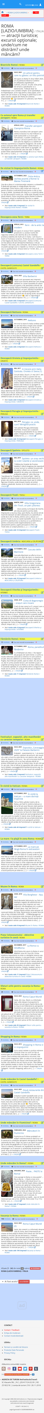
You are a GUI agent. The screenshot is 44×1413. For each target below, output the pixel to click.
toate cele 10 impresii (17, 104)
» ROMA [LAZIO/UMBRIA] (16, 12)
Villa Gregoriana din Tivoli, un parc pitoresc (27, 504)
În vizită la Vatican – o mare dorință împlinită (26, 796)
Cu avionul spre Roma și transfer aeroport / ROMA (24, 158)
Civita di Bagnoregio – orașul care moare (28, 601)
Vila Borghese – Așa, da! (28, 895)
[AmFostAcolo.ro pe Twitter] (25, 1368)
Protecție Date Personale (14, 1350)
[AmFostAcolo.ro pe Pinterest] (31, 1368)
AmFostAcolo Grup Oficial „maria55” (17, 1374)
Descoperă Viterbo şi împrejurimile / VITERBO (23, 628)
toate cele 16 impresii (17, 439)
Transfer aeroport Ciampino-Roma (28, 127)
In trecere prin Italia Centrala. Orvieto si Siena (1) (28, 370)
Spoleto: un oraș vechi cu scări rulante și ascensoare (29, 459)
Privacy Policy (9, 1353)
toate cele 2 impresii (16, 347)
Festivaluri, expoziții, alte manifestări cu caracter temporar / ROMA (23, 775)
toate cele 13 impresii (17, 157)
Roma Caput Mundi (32, 996)
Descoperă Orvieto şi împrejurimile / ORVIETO (23, 401)
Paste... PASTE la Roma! (28, 1172)
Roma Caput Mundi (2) (28, 1225)
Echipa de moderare (12, 1333)
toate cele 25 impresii (17, 1025)
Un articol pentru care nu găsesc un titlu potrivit (29, 74)
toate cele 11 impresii (17, 674)
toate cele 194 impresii (17, 1250)
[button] (36, 68)
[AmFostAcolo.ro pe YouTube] (20, 1368)
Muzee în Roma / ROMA (34, 925)
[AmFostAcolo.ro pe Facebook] (15, 1368)
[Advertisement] (22, 707)
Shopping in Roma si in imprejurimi (28, 1046)
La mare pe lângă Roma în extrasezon (27, 848)
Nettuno (32, 320)
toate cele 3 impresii (16, 254)
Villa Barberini (30, 276)
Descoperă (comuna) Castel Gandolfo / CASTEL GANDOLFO (23, 301)
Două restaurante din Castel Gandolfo (29, 1091)
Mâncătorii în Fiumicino (27, 1132)
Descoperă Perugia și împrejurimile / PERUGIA (24, 440)
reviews (7, 68)
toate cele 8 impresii (16, 925)
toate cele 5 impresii (16, 205)
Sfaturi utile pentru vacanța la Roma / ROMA (23, 1026)
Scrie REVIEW (24, 1282)
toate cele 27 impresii (17, 1204)
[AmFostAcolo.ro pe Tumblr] (36, 1368)
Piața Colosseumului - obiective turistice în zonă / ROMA (24, 975)
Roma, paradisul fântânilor (29, 648)
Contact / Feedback (11, 1330)
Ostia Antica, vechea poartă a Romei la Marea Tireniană (27, 178)
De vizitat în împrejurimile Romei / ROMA (19, 206)
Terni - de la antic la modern (29, 226)
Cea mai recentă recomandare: (24, 68)
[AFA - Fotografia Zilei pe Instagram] (9, 1368)
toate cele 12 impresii (17, 530)
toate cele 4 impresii (16, 627)
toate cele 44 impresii (17, 827)
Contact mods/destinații (13, 1336)
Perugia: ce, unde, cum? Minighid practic (26, 423)
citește (11, 100)
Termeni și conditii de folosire (16, 1347)
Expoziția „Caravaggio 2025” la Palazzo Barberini (29, 748)
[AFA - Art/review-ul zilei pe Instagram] (4, 1368)
